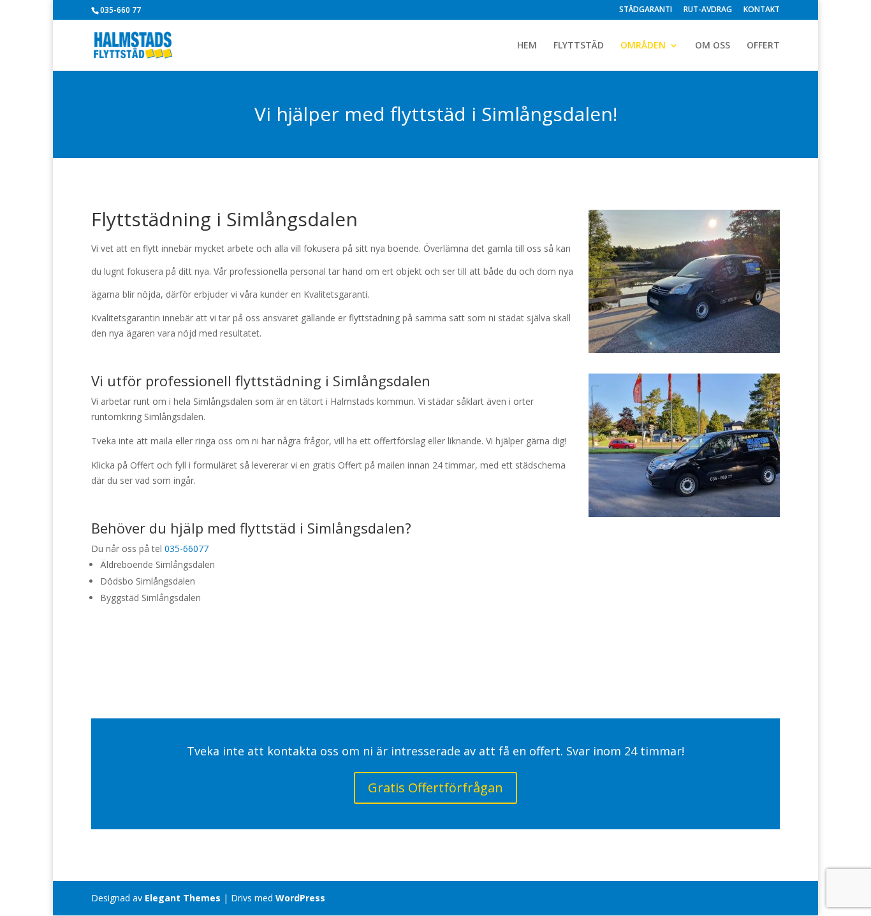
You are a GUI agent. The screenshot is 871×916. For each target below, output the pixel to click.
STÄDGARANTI (645, 10)
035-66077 (187, 548)
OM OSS (712, 46)
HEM (527, 46)
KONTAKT (761, 10)
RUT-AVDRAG (708, 10)
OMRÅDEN (643, 46)
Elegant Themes (183, 898)
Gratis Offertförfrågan (435, 787)
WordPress (300, 898)
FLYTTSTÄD (578, 46)
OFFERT (763, 46)
